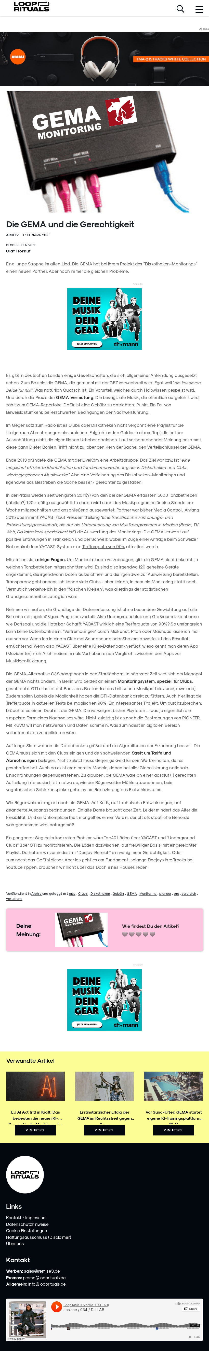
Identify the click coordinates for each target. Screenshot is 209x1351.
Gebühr (118, 893)
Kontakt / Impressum (26, 1217)
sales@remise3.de (42, 1270)
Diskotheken (100, 893)
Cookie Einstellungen (26, 1230)
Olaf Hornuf (18, 250)
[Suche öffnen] (180, 9)
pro (176, 893)
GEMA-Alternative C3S (37, 673)
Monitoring (148, 893)
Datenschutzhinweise (27, 1224)
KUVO (19, 725)
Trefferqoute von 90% (103, 546)
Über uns (15, 1243)
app (72, 893)
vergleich (188, 893)
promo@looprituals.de (44, 1277)
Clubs (83, 893)
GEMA (132, 893)
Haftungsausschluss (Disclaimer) (38, 1237)
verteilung (14, 898)
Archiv (36, 893)
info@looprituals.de (47, 1283)
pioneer (165, 893)
